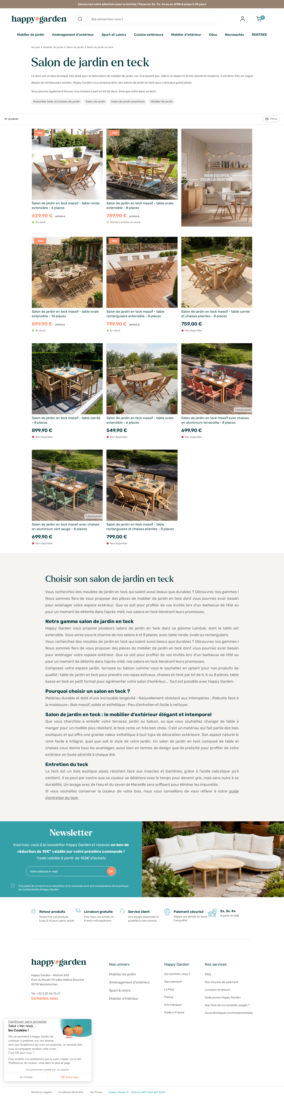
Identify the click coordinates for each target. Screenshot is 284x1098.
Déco (213, 35)
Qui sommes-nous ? (177, 974)
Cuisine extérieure (148, 35)
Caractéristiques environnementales (229, 1013)
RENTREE (259, 35)
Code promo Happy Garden (223, 997)
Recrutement (173, 981)
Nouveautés (234, 35)
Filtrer (274, 118)
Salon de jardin (75, 47)
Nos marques (173, 1005)
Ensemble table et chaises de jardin (56, 101)
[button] (6, 1093)
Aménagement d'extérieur (73, 35)
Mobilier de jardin (30, 35)
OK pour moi (70, 1077)
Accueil (35, 47)
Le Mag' (169, 989)
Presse (168, 997)
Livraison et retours (217, 990)
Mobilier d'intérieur (186, 35)
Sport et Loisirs (114, 35)
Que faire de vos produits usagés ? (227, 1005)
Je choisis (26, 1077)
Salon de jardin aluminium (128, 101)
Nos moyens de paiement (221, 982)
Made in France (174, 1012)
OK (111, 871)
